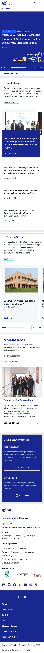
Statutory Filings (9, 626)
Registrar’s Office (10, 637)
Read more (6, 48)
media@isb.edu (12, 362)
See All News (9, 103)
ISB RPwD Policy (9, 631)
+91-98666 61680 (13, 356)
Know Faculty (20, 467)
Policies (29, 650)
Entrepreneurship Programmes (15, 559)
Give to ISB (22, 597)
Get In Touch (24, 495)
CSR (4, 620)
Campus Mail (7, 609)
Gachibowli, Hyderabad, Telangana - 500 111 (21, 527)
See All (6, 259)
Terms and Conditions (11, 650)
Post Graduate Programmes (14, 548)
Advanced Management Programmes (18, 552)
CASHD (5, 615)
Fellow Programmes (10, 555)
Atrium (5, 604)
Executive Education (10, 563)
